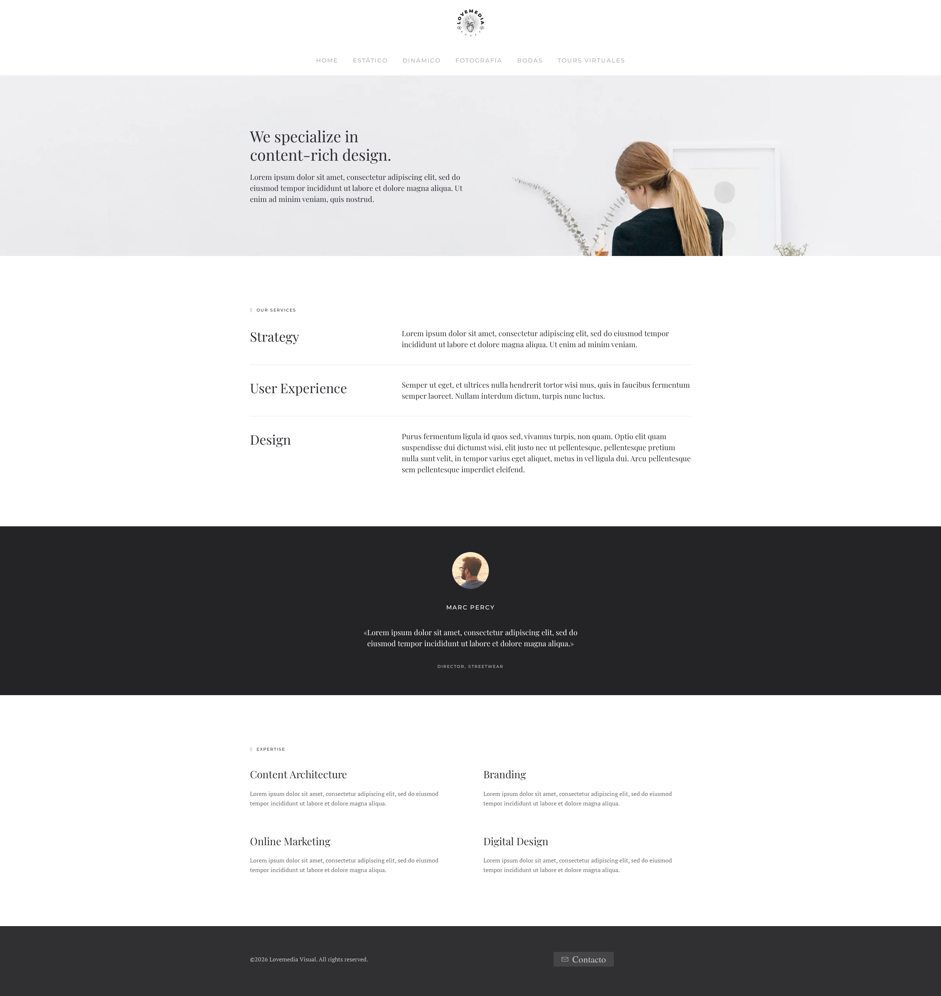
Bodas (530, 60)
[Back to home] (470, 23)
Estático (370, 60)
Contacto (589, 959)
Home (327, 60)
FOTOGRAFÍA (478, 60)
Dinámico (421, 60)
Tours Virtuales (591, 60)
